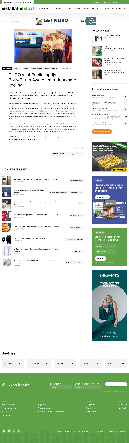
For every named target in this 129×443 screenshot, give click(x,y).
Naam (56, 384)
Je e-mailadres (86, 384)
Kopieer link (57, 154)
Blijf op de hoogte (15, 384)
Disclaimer (123, 431)
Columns (77, 9)
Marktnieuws (43, 9)
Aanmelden (100, 258)
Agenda (106, 9)
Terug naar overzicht (12, 21)
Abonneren (105, 2)
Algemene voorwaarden (81, 431)
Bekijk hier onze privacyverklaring (104, 262)
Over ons (122, 404)
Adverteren (91, 411)
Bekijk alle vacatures (100, 131)
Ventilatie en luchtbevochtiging (33, 68)
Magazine (96, 2)
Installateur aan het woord (92, 9)
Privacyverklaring (112, 431)
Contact (124, 2)
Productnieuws (56, 9)
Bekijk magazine (102, 197)
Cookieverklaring (97, 431)
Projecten (68, 9)
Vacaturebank (116, 9)
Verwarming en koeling (50, 68)
